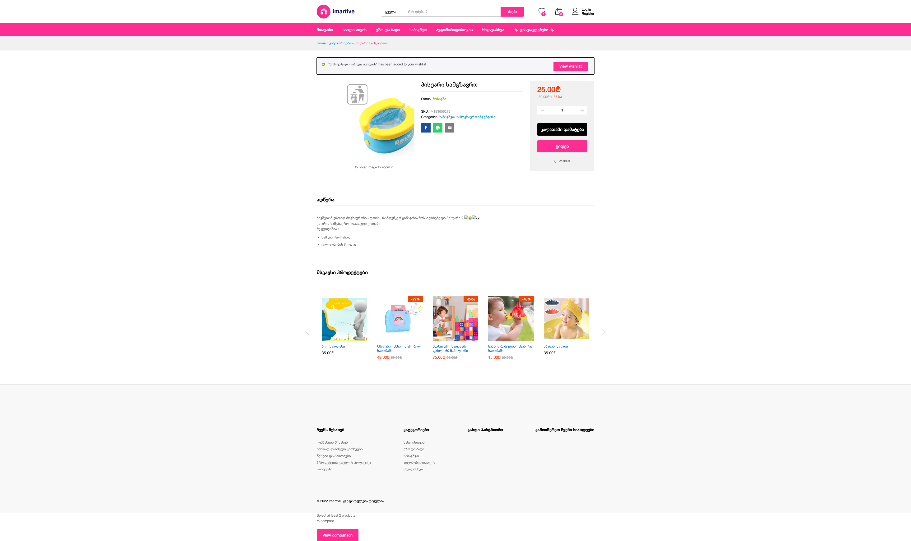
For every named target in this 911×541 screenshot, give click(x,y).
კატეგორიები (340, 43)
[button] (339, 339)
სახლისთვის (414, 442)
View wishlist (570, 66)
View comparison (338, 535)
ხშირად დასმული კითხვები (340, 449)
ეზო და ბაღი (388, 30)
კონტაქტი (324, 469)
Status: (426, 99)
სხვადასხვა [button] (493, 30)
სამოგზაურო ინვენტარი (476, 117)
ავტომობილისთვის (454, 30)
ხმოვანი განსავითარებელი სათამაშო (400, 348)
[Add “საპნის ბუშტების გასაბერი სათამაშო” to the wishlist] (516, 339)
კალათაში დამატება (562, 129)
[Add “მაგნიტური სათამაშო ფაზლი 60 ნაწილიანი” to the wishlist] (461, 339)
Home (321, 43)
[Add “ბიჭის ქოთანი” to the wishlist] (350, 339)
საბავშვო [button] (418, 30)
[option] (344, 329)
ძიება (512, 11)
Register (588, 13)
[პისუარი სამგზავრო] (426, 128)
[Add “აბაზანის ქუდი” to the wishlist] (572, 339)
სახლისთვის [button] (355, 30)
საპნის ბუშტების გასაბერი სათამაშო (510, 348)
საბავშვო (447, 117)
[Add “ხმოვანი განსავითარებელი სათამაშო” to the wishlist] (405, 339)
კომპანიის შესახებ (332, 442)
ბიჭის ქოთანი (333, 346)
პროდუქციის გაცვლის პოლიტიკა (344, 462)
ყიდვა (562, 146)
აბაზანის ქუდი (556, 346)
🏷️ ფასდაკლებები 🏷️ (534, 30)
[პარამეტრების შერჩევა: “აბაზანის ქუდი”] (561, 339)
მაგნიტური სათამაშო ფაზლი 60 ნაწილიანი (450, 348)
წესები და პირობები (334, 456)
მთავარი (325, 30)
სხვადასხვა (413, 469)
